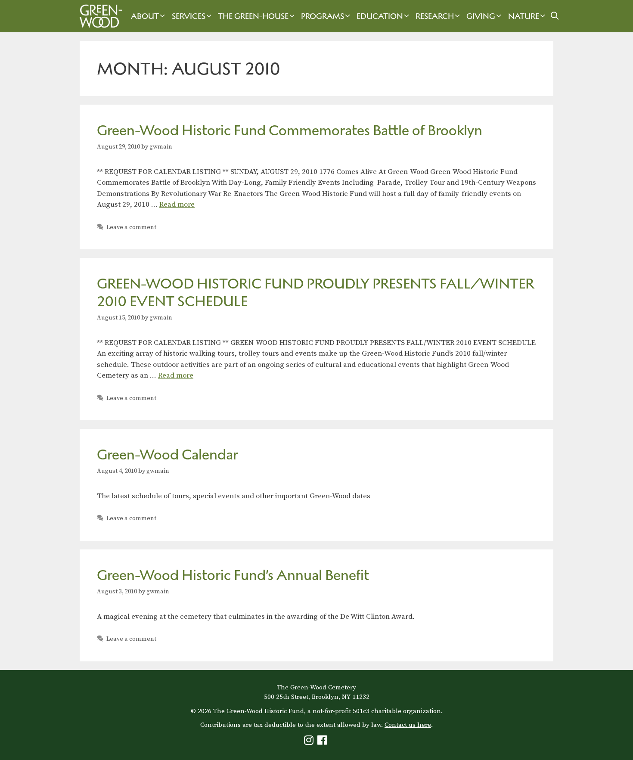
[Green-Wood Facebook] (323, 742)
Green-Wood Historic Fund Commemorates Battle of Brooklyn (289, 130)
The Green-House (253, 16)
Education (380, 16)
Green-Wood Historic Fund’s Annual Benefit (233, 575)
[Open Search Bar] (554, 16)
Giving (480, 16)
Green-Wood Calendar (167, 454)
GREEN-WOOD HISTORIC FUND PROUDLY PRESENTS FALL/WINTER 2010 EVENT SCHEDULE (315, 292)
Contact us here (408, 725)
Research (435, 16)
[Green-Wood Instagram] (310, 742)
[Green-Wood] (98, 16)
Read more (177, 204)
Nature (523, 16)
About (145, 16)
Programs (322, 16)
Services (188, 16)
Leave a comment (131, 227)
